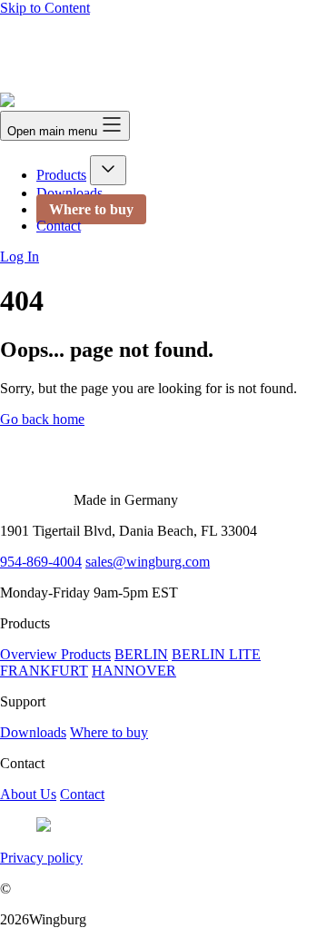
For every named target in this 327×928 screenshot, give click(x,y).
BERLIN (141, 654)
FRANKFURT (44, 670)
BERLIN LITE (216, 654)
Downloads (69, 193)
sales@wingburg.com (147, 561)
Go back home (42, 419)
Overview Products (55, 654)
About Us (28, 794)
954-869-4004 (41, 561)
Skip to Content (45, 7)
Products (61, 175)
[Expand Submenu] (108, 170)
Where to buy (91, 209)
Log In (19, 256)
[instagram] (43, 826)
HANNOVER (134, 670)
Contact (58, 225)
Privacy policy (41, 857)
